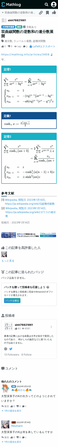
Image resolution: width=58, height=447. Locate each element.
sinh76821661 (17, 20)
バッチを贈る (12, 300)
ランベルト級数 (23, 41)
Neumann (17, 425)
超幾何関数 (39, 41)
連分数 (8, 41)
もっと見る (7, 260)
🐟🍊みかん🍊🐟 (21, 389)
